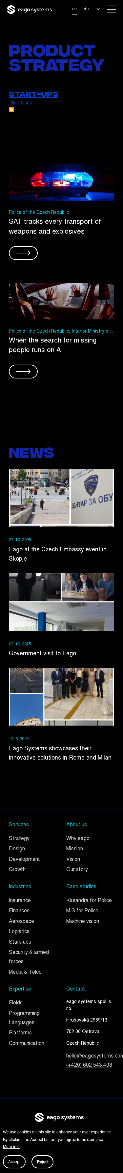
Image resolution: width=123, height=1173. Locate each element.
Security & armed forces (29, 957)
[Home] (29, 9)
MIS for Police (82, 911)
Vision (73, 859)
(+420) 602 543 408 (89, 1065)
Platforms (20, 1033)
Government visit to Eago (42, 654)
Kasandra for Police (89, 900)
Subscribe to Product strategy (11, 109)
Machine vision (82, 921)
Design (17, 849)
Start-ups (20, 942)
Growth (17, 869)
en (74, 9)
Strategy (19, 838)
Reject (42, 1161)
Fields (16, 1003)
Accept (14, 1161)
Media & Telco (25, 972)
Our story (77, 869)
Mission (74, 849)
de (86, 9)
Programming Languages (24, 1018)
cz (97, 9)
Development (24, 859)
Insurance (20, 900)
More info (11, 1146)
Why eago (78, 838)
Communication (26, 1043)
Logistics (19, 931)
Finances (19, 911)
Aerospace (21, 921)
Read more (22, 103)
